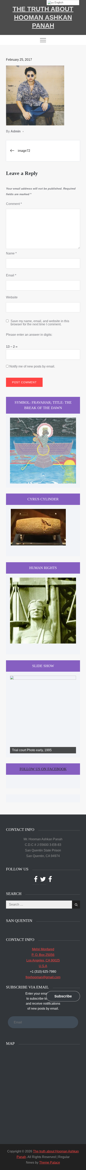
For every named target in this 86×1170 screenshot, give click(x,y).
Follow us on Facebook (43, 769)
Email (11, 275)
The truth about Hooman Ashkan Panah (43, 17)
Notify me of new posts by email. (32, 366)
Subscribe (63, 996)
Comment (14, 204)
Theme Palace (49, 1162)
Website (12, 297)
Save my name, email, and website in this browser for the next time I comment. (40, 323)
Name (11, 253)
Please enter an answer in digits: (29, 334)
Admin (16, 131)
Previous (15, 713)
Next (71, 713)
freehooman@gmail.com (43, 977)
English (58, 2)
